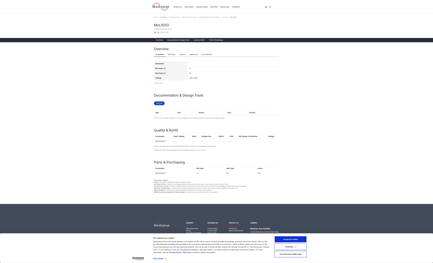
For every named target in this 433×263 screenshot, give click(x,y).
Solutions (189, 7)
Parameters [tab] (160, 54)
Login (179, 118)
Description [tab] (172, 54)
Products (177, 7)
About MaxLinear (192, 228)
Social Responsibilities (193, 233)
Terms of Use (211, 233)
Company (236, 7)
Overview (159, 40)
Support (214, 7)
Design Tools (202, 7)
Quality (188, 231)
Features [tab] (182, 54)
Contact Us (233, 228)
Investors (224, 7)
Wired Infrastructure (189, 17)
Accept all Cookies (290, 239)
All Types (159, 103)
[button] (265, 7)
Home (156, 17)
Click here (186, 252)
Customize (289, 247)
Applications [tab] (193, 54)
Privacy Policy (175, 252)
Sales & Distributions (236, 231)
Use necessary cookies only (291, 254)
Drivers (225, 17)
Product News (212, 228)
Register (157, 118)
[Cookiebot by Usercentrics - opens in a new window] (138, 258)
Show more (159, 83)
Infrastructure (175, 17)
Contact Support (201, 150)
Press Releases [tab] (206, 54)
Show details (158, 259)
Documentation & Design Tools (178, 40)
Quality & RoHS (199, 40)
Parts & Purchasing (216, 40)
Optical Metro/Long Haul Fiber (209, 17)
